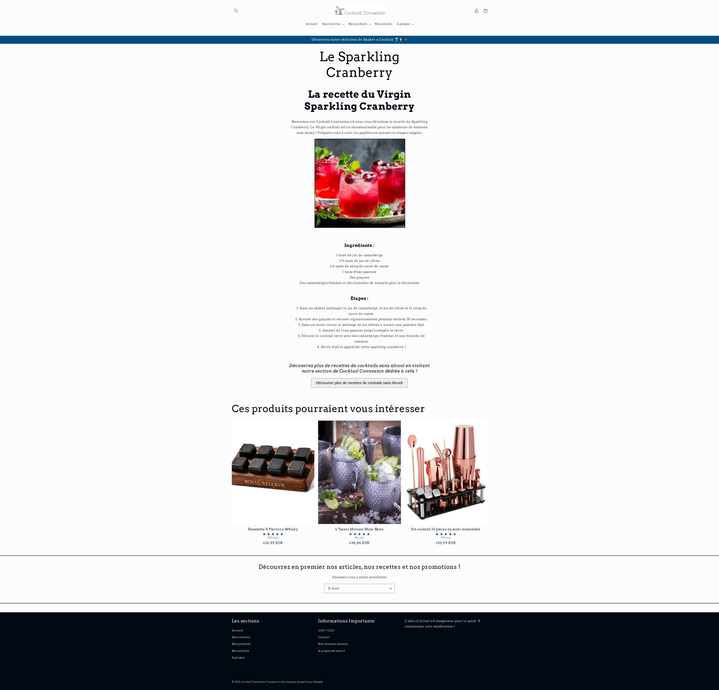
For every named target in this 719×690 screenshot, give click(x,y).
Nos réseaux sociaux (333, 644)
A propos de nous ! (331, 651)
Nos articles (240, 651)
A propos (238, 657)
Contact (324, 637)
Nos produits (241, 644)
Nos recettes (241, 637)
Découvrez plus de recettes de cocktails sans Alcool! (359, 383)
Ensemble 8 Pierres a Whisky (273, 533)
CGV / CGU (326, 630)
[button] (236, 11)
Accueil (237, 630)
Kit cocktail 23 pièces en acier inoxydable (445, 533)
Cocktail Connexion (253, 682)
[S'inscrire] (390, 588)
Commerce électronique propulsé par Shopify (294, 682)
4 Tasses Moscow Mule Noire (359, 533)
